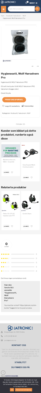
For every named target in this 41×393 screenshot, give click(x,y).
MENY (32, 3)
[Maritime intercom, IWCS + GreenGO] (10, 151)
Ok (12, 390)
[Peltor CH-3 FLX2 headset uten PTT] (10, 202)
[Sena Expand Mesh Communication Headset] (30, 153)
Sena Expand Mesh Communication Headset (29, 167)
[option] (20, 43)
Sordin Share (27, 213)
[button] (26, 3)
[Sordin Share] (30, 202)
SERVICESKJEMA (11, 376)
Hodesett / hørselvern (13, 16)
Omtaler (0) (20, 124)
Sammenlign (28, 106)
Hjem (2, 16)
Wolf (24, 16)
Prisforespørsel (14, 100)
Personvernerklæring (23, 390)
